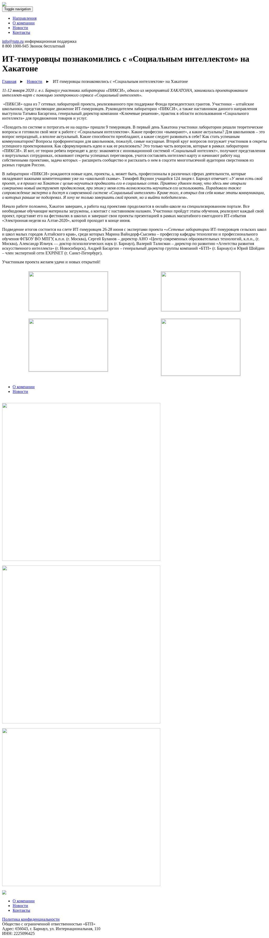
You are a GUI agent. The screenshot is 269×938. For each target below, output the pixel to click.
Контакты (21, 910)
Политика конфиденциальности (31, 919)
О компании (24, 901)
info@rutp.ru (13, 41)
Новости (20, 905)
